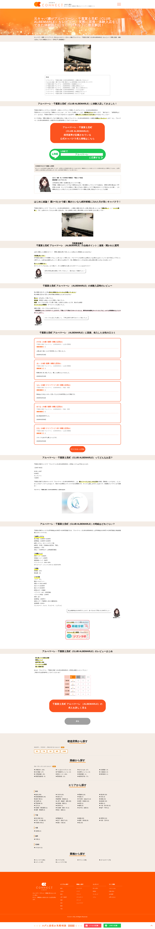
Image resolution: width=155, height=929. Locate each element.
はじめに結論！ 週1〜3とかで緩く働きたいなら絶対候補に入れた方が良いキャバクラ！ (70, 82)
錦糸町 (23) (104, 801)
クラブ (78, 891)
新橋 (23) (103, 799)
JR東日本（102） (40, 769)
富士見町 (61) (39, 818)
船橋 (61, 905)
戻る (77, 721)
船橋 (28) (81, 818)
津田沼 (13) (104, 818)
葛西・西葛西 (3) (40, 810)
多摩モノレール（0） (85, 772)
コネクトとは (112, 888)
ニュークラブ (80, 903)
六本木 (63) (60, 794)
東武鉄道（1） (105, 774)
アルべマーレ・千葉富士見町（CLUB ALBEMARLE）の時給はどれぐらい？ (67, 91)
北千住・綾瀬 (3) (83, 807)
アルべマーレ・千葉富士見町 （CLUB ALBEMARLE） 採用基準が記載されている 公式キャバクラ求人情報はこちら (77, 133)
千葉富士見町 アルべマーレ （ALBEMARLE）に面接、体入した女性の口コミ (67, 87)
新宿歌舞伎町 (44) (40, 796)
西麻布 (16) (82, 794)
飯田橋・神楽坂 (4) (62, 799)
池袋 (61, 900)
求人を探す (95, 888)
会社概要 (111, 894)
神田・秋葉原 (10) (84, 801)
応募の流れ (111, 891)
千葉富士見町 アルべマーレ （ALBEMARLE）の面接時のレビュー (64, 84)
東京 (37, 751)
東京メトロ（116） (62, 774)
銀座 (61, 888)
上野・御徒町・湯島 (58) (64, 801)
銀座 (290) (38, 794)
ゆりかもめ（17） (84, 769)
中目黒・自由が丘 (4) (85, 799)
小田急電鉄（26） (40, 774)
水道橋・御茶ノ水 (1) (63, 807)
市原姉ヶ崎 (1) (39, 822)
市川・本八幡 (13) (40, 820)
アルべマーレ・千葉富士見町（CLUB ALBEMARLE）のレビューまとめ (65, 93)
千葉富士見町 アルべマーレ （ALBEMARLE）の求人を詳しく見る (77, 706)
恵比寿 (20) (104, 794)
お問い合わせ (112, 897)
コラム (94, 897)
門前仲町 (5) (38, 803)
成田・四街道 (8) (83, 820)
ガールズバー (80, 897)
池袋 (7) (81, 796)
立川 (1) (37, 805)
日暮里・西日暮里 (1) (41, 807)
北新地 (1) (38, 831)
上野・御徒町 (63, 897)
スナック (79, 900)
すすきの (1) (38, 847)
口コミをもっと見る (77, 449)
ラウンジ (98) (83, 860)
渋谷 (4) (103, 796)
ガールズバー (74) (106, 860)
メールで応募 (93, 925)
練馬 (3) (81, 805)
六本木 (62, 891)
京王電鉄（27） (39, 772)
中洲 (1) (37, 839)
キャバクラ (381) (40, 860)
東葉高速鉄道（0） (40, 776)
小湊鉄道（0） (105, 772)
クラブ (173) (60, 860)
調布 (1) (103, 803)
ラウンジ (79, 894)
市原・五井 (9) (105, 820)
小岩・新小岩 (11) (106, 805)
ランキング (95, 894)
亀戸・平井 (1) (105, 807)
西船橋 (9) (60, 818)
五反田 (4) (38, 801)
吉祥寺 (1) (60, 805)
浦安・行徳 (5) (61, 822)
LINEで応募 (113, 925)
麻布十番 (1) (38, 799)
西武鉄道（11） (61, 776)
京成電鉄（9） (105, 769)
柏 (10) (81, 822)
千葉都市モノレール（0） (64, 772)
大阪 (50, 751)
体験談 (94, 891)
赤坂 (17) (59, 796)
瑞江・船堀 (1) (61, 810)
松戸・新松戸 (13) (62, 820)
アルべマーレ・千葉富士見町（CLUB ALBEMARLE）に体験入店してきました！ (68, 80)
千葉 (44, 751)
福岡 (57, 751)
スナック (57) (39, 862)
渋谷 (61, 903)
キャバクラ (79, 888)
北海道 (64, 751)
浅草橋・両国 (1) (62, 803)
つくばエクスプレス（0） (64, 769)
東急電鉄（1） (83, 774)
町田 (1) (81, 803)
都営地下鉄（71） (84, 776)
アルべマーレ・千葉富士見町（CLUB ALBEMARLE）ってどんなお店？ (65, 89)
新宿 (61, 894)
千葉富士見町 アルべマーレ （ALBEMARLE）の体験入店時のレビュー (65, 86)
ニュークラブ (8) (62, 862)
